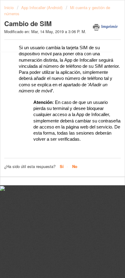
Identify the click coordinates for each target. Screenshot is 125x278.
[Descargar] (51, 134)
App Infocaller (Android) (41, 7)
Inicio (9, 7)
